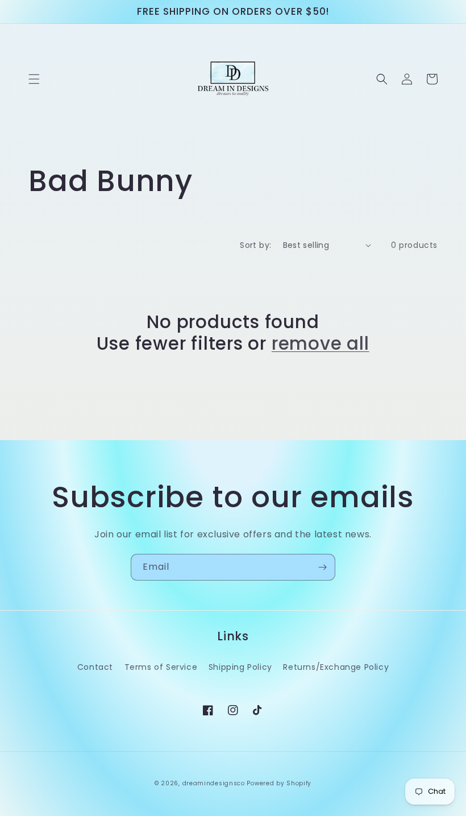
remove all (320, 343)
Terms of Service (161, 667)
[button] (34, 79)
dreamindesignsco (213, 783)
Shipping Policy (240, 667)
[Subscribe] (322, 567)
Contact (95, 667)
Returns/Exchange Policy (336, 667)
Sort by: (255, 245)
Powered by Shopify (279, 783)
